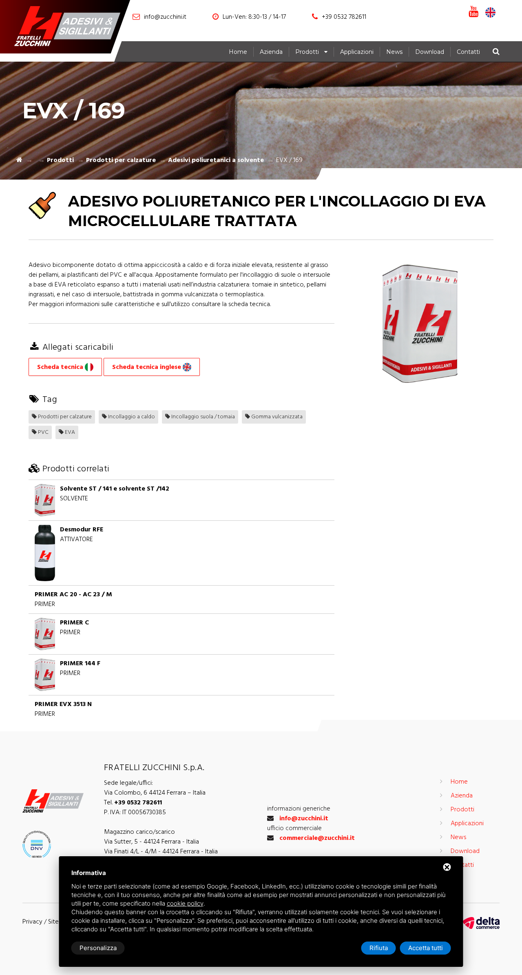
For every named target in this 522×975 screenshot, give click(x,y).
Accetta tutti (425, 948)
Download (429, 52)
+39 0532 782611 (344, 17)
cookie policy (185, 903)
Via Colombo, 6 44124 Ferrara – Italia (155, 793)
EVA (69, 432)
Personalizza (98, 948)
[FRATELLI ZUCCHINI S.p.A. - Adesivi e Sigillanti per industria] (71, 27)
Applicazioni (357, 52)
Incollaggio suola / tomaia (202, 417)
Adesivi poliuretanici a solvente (216, 160)
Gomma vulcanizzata (276, 417)
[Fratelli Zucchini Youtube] (473, 12)
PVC (43, 432)
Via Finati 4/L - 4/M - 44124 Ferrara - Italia (161, 851)
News (394, 52)
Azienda (271, 52)
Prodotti (307, 52)
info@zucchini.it (165, 17)
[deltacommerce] (481, 923)
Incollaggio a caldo (131, 417)
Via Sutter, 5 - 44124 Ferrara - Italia (151, 842)
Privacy (32, 922)
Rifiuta (378, 948)
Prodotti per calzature (121, 160)
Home (238, 52)
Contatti (468, 52)
